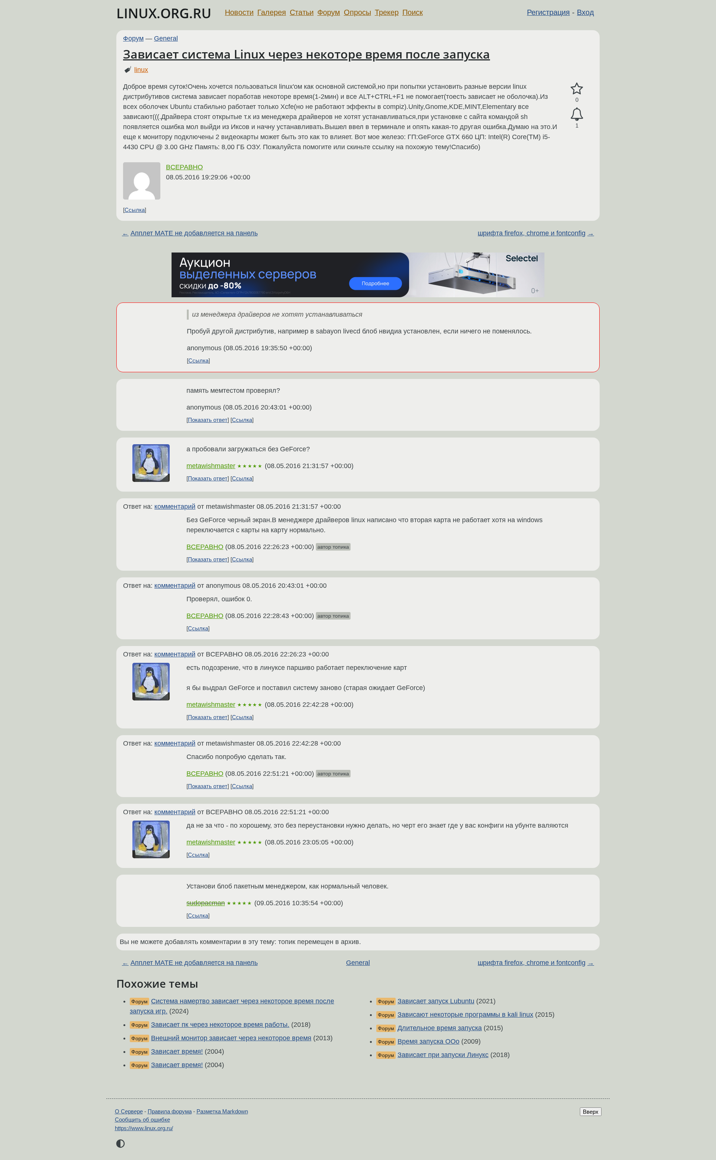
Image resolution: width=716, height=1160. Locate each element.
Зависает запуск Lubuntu (436, 1001)
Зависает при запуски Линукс (443, 1055)
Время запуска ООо (428, 1041)
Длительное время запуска (440, 1028)
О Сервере (129, 1111)
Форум (328, 12)
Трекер (387, 12)
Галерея (271, 12)
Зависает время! (177, 1051)
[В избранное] (577, 89)
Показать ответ (207, 420)
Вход (585, 12)
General (166, 38)
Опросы (357, 12)
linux (141, 69)
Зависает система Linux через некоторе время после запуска (306, 54)
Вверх (591, 1112)
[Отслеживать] (577, 114)
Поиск (412, 12)
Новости (239, 12)
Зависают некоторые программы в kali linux (465, 1014)
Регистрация (548, 12)
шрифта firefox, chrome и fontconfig (531, 233)
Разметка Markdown (222, 1111)
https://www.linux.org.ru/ (144, 1128)
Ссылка (135, 210)
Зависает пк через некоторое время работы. (220, 1024)
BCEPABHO (184, 167)
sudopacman (205, 903)
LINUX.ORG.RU (163, 13)
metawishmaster (210, 466)
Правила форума (170, 1111)
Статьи (302, 12)
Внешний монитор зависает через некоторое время (231, 1038)
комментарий (174, 506)
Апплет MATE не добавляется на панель (194, 233)
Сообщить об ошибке (142, 1119)
